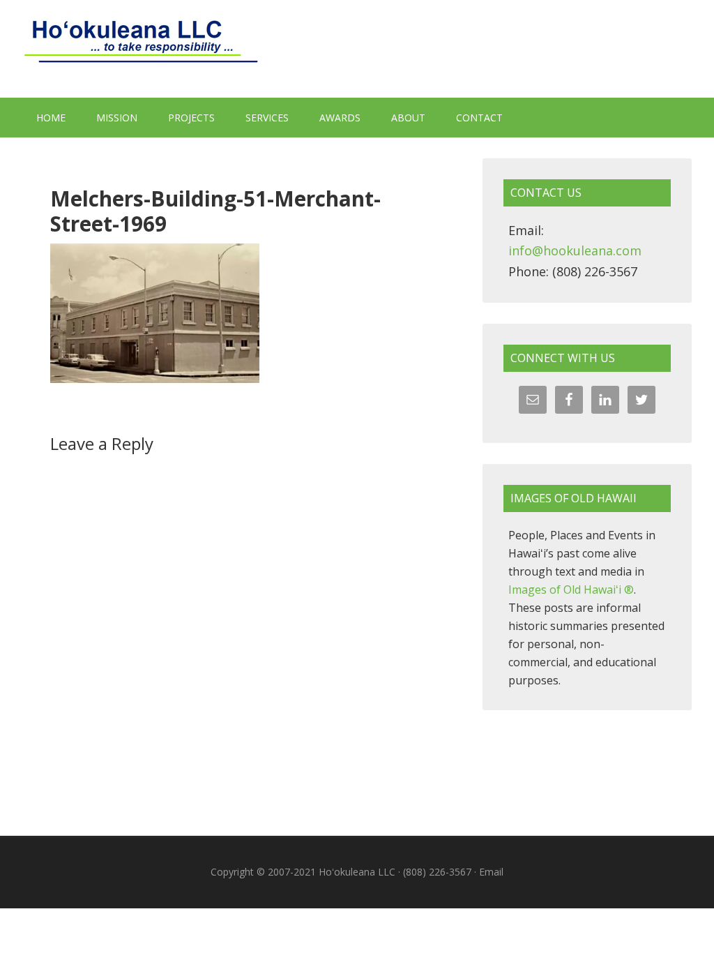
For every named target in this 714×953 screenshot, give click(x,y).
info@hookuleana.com (574, 250)
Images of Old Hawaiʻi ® (571, 589)
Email (491, 871)
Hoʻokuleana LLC (357, 49)
